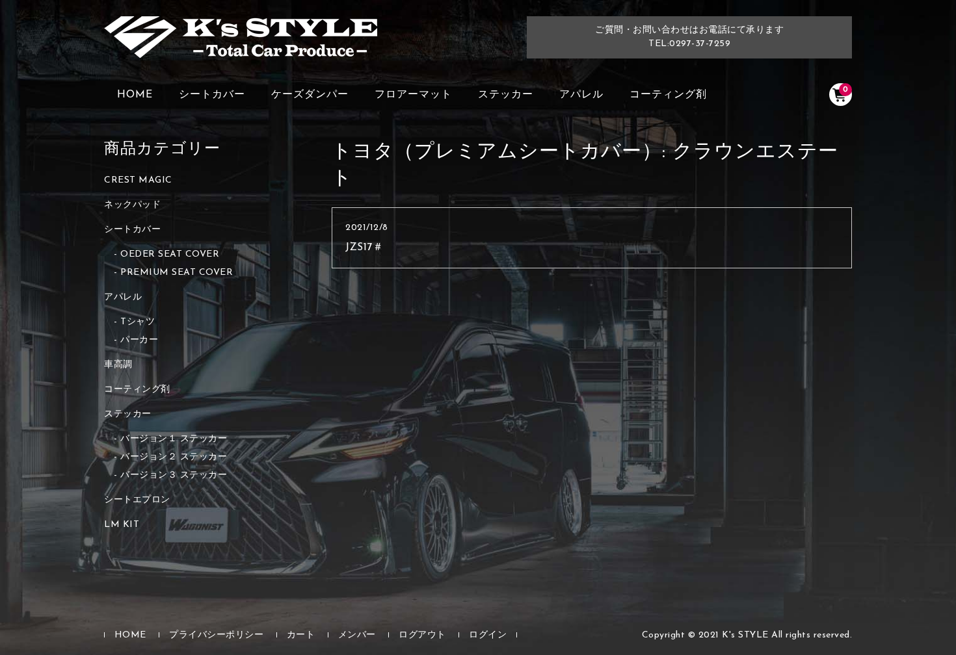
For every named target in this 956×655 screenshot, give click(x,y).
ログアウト (422, 635)
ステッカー (505, 95)
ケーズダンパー (310, 95)
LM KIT (121, 525)
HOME (135, 95)
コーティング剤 (668, 95)
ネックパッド (132, 205)
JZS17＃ (364, 247)
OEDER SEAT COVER (169, 254)
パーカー (139, 340)
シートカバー (212, 95)
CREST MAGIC (138, 180)
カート (301, 635)
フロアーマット (413, 95)
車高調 (118, 365)
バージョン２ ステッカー (173, 457)
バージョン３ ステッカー (173, 475)
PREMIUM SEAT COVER (176, 272)
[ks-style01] (240, 43)
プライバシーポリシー (216, 635)
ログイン (488, 635)
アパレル (581, 95)
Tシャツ (137, 322)
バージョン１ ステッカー (173, 439)
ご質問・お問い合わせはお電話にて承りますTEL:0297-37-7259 (689, 37)
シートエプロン (137, 500)
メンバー (357, 635)
